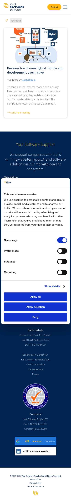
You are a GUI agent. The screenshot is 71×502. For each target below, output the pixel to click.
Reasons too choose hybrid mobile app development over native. (35, 70)
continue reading (20, 112)
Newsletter (11, 177)
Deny (35, 317)
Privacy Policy (35, 483)
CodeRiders (28, 79)
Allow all (35, 296)
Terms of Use (35, 479)
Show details (52, 286)
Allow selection (35, 306)
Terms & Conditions (35, 486)
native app (16, 20)
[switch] (62, 251)
